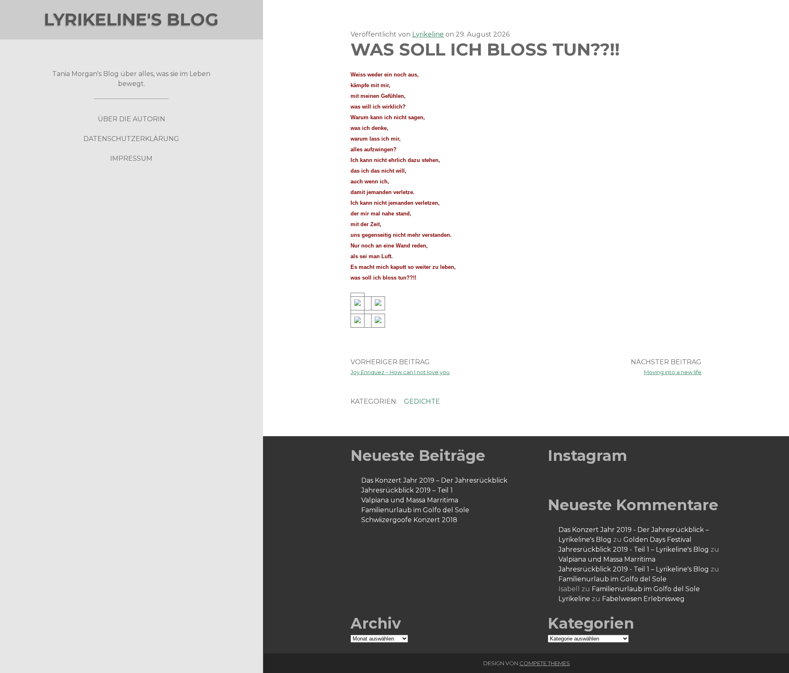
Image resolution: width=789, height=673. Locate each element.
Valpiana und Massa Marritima (409, 500)
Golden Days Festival (657, 539)
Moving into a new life (672, 372)
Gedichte (422, 401)
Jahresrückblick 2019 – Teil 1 (407, 490)
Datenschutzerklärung (131, 139)
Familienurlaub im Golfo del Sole (415, 510)
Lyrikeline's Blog (131, 19)
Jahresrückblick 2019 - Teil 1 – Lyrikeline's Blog (633, 549)
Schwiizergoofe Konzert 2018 (409, 520)
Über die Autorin (131, 119)
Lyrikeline (428, 34)
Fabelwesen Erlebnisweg (643, 599)
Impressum (131, 158)
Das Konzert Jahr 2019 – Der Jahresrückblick (434, 480)
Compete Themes (544, 663)
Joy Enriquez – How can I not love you (400, 372)
